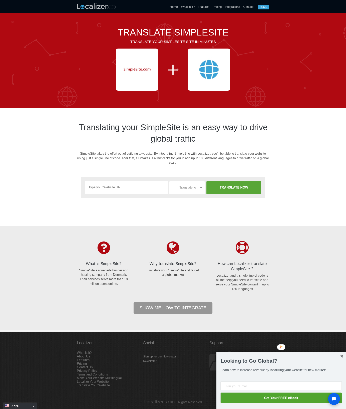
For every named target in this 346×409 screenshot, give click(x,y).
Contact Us (85, 367)
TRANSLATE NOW (234, 187)
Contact (248, 6)
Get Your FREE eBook (281, 397)
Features (203, 6)
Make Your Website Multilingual (99, 378)
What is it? (188, 6)
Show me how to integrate (173, 307)
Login (263, 7)
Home (174, 6)
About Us (83, 356)
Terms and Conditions (92, 374)
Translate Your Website (93, 385)
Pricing (217, 6)
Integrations (232, 6)
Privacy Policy (87, 370)
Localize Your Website (93, 381)
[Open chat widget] (334, 399)
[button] (281, 361)
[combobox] (187, 187)
